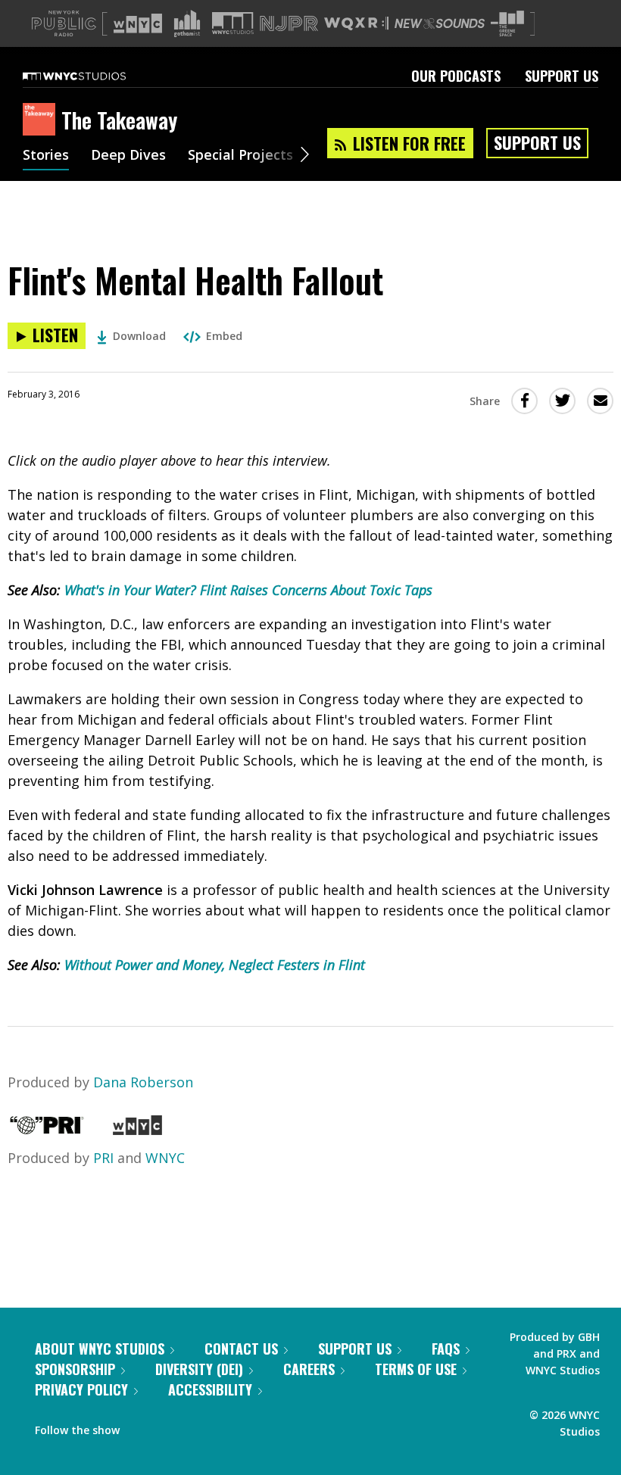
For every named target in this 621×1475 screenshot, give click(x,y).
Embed (224, 336)
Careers (309, 1369)
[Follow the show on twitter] (171, 1426)
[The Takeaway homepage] (42, 120)
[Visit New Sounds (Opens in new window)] (440, 23)
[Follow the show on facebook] (141, 1426)
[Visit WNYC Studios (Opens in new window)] (233, 23)
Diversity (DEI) (199, 1369)
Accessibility (210, 1389)
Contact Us (241, 1348)
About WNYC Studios (99, 1348)
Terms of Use (416, 1369)
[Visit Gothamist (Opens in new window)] (187, 23)
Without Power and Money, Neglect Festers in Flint (214, 965)
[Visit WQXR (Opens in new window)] (356, 24)
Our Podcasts (456, 76)
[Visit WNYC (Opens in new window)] (138, 23)
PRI (103, 1158)
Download (139, 336)
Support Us (561, 76)
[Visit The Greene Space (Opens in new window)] (507, 24)
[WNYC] (137, 1130)
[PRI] (47, 1130)
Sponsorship (75, 1369)
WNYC (165, 1158)
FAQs (446, 1348)
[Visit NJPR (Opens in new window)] (289, 24)
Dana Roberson (143, 1082)
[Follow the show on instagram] (200, 1426)
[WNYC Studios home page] (93, 76)
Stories (46, 156)
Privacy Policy (81, 1389)
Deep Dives (128, 156)
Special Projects (240, 156)
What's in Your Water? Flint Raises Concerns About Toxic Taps (248, 590)
